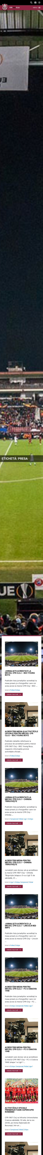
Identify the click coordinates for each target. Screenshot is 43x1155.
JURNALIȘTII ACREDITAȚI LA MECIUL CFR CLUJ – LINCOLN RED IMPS (20, 926)
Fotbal (12, 690)
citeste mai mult (14, 694)
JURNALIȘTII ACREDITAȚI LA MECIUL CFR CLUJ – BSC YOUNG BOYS (20, 673)
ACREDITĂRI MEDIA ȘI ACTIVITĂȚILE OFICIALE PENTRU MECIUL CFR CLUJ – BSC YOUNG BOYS (21, 733)
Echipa (17, 690)
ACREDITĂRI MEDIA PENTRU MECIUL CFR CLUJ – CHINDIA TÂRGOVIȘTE (18, 862)
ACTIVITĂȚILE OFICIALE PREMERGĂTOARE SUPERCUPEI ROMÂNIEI (19, 1110)
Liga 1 (26, 819)
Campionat (14, 819)
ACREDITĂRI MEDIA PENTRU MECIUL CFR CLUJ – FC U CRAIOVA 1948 (21, 989)
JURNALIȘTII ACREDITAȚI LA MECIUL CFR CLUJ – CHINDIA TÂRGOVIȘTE (18, 799)
